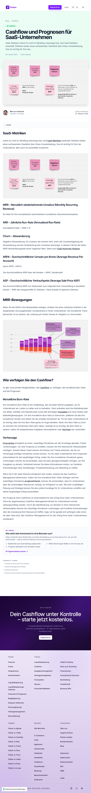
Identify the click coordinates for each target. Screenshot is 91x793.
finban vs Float (14, 750)
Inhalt (8, 125)
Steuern (37, 684)
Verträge (66, 429)
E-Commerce (39, 735)
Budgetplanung (14, 698)
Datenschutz (65, 758)
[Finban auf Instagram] (76, 788)
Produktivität (65, 684)
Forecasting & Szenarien (69, 675)
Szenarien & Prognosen (17, 694)
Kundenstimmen (66, 742)
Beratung (37, 771)
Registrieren (55, 7)
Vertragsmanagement (16, 712)
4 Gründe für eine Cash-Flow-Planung (16, 563)
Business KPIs (65, 689)
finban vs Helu (14, 742)
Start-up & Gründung (68, 666)
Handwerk (38, 753)
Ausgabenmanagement (43, 671)
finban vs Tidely (14, 733)
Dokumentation (14, 675)
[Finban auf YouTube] (82, 788)
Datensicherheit (66, 762)
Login (66, 7)
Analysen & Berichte (16, 703)
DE (73, 7)
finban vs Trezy (14, 755)
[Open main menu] (83, 7)
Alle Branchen (39, 728)
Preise (10, 666)
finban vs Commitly (15, 737)
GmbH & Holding (66, 662)
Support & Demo (66, 733)
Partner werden (66, 737)
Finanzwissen (65, 671)
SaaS (49, 141)
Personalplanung (15, 707)
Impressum (64, 753)
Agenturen (38, 744)
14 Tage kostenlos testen (16, 551)
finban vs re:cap (14, 768)
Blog (7, 21)
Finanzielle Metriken (42, 689)
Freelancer (38, 762)
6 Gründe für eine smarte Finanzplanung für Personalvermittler (24, 573)
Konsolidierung (14, 716)
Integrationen (13, 671)
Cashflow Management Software (15, 567)
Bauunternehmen (41, 775)
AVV (61, 766)
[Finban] (11, 7)
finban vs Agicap (14, 728)
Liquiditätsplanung (15, 682)
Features (11, 662)
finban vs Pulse (14, 764)
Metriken (57, 141)
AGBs (62, 771)
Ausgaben (63, 412)
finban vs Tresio (14, 746)
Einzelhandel (39, 766)
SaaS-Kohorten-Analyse (68, 249)
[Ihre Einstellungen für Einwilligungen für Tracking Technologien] (14, 789)
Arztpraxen (38, 780)
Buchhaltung (65, 680)
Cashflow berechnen (11, 570)
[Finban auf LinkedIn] (71, 788)
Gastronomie (39, 749)
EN (77, 7)
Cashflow (15, 21)
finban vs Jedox (14, 759)
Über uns (63, 728)
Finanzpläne (39, 680)
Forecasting (8, 443)
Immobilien (38, 758)
